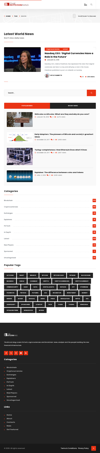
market (85, 293)
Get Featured (12, 429)
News (9, 426)
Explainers (8, 219)
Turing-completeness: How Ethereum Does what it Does (61, 150)
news (43, 299)
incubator (57, 293)
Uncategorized (10, 258)
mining (9, 299)
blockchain (85, 275)
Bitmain (72, 275)
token (60, 304)
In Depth (7, 232)
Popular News (27, 106)
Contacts (11, 422)
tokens (71, 304)
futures (35, 293)
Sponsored (8, 251)
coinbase (33, 281)
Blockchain (8, 200)
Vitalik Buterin (12, 310)
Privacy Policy (83, 448)
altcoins (10, 275)
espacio (63, 287)
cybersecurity (12, 287)
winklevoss (28, 310)
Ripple (77, 299)
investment (71, 293)
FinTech (7, 226)
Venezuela (84, 304)
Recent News (73, 106)
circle (21, 281)
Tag (15, 16)
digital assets (48, 287)
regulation (65, 299)
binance (33, 275)
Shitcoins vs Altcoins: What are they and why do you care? (62, 114)
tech (50, 304)
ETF (73, 287)
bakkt (22, 275)
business (10, 281)
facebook (10, 293)
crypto (46, 281)
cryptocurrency (81, 281)
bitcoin (45, 275)
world (41, 310)
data (35, 287)
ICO (45, 293)
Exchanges (8, 213)
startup (39, 304)
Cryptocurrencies (53, 49)
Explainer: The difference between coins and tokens (59, 172)
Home (8, 16)
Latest (65, 49)
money (20, 299)
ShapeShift (11, 304)
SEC (87, 299)
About (9, 418)
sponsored (25, 304)
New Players (9, 245)
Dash (26, 287)
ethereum (84, 287)
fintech (23, 293)
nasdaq (32, 299)
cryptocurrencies (62, 281)
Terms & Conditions (69, 448)
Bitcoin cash (59, 275)
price (53, 299)
